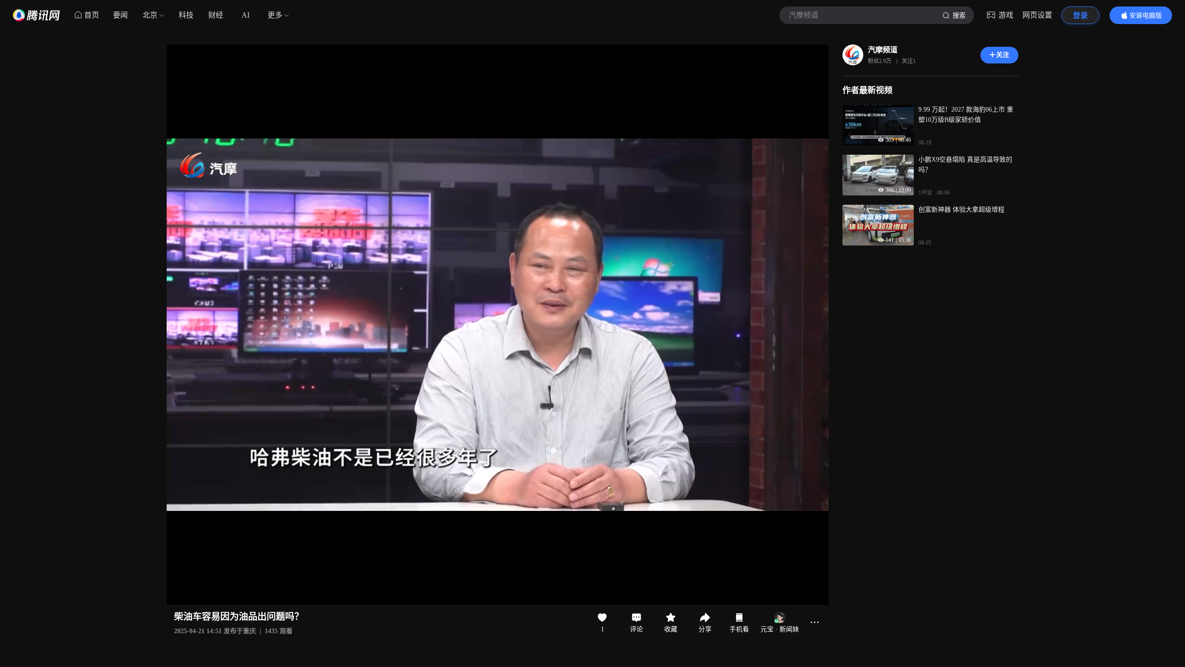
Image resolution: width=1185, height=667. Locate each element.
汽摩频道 (883, 50)
